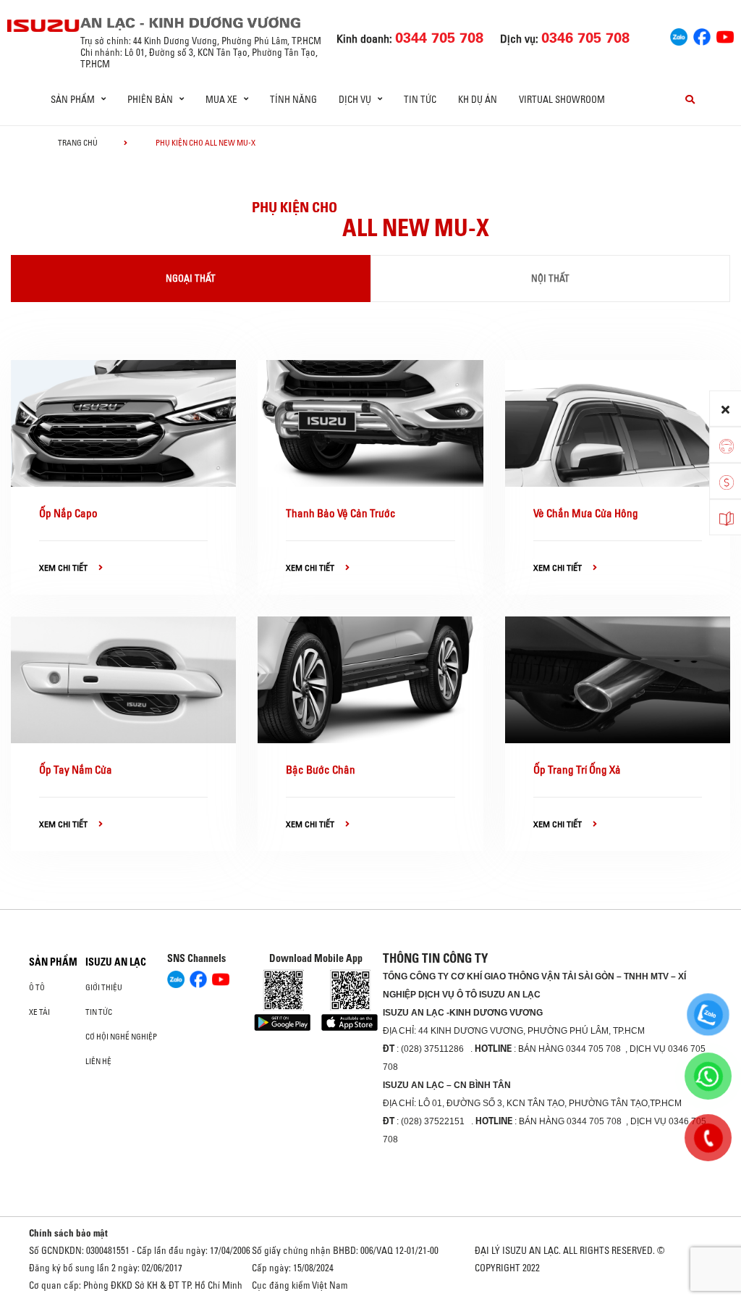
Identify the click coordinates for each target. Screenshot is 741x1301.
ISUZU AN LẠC (115, 962)
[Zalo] (678, 35)
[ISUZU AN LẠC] (43, 26)
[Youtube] (725, 35)
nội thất (550, 278)
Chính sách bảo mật (68, 1233)
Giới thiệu (103, 987)
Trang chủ (78, 143)
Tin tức (420, 99)
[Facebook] (702, 35)
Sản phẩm (53, 962)
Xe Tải (39, 1012)
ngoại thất (191, 278)
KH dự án (477, 99)
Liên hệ (98, 1061)
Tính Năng (293, 99)
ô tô (37, 987)
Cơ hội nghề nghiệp (121, 1037)
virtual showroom (562, 99)
